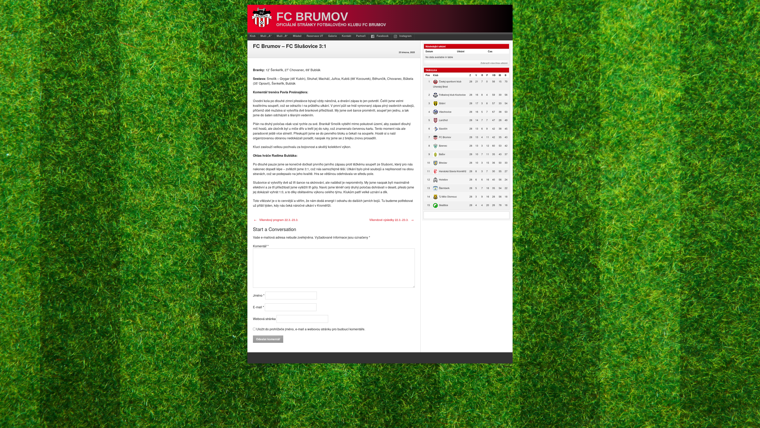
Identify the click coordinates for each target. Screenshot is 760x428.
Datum (429, 51)
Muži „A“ (266, 36)
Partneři (361, 36)
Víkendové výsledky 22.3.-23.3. (391, 220)
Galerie (332, 36)
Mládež (297, 36)
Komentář (261, 246)
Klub (253, 36)
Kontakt (346, 36)
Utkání (460, 51)
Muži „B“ (282, 36)
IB (500, 75)
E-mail (258, 307)
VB (494, 75)
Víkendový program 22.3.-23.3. (276, 220)
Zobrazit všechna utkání (494, 63)
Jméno (258, 295)
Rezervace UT (315, 36)
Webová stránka (264, 318)
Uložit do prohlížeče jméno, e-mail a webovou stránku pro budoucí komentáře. (310, 329)
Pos (428, 75)
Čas (490, 51)
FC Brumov (312, 16)
